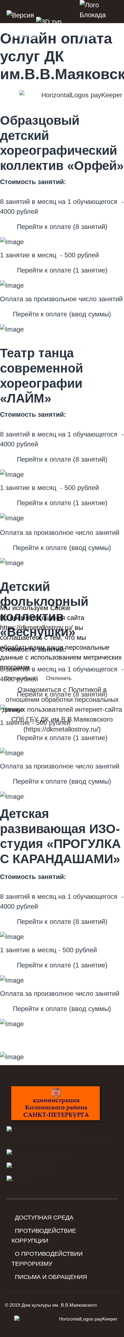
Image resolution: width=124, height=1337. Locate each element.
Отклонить (58, 678)
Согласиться (19, 678)
